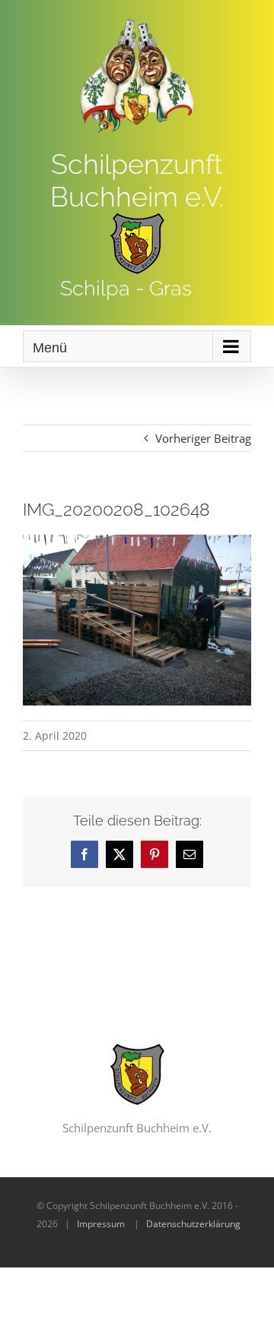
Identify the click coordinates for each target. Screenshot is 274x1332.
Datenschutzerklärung (193, 1223)
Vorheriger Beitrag (203, 438)
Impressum (101, 1223)
